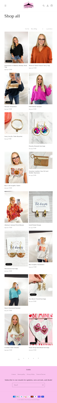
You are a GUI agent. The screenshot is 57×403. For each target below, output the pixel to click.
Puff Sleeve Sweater (35, 106)
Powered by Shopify (35, 399)
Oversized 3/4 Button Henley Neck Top (16, 66)
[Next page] (38, 358)
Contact (14, 374)
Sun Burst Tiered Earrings (37, 299)
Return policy (21, 374)
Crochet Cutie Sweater (12, 347)
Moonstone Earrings (11, 268)
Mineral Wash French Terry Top (39, 65)
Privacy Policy (31, 374)
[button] (5, 6)
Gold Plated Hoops (35, 225)
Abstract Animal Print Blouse (14, 225)
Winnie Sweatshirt (11, 106)
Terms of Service (40, 374)
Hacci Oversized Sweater (13, 308)
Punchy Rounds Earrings (37, 146)
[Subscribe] (43, 385)
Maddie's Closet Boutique (26, 399)
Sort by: (27, 29)
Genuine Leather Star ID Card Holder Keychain (38, 172)
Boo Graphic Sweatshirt (36, 264)
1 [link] (18, 358)
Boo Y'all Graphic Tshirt (12, 185)
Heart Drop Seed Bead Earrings (39, 347)
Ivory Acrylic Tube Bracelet (13, 136)
